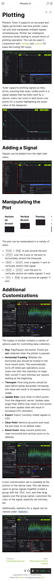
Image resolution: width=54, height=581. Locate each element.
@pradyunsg (34, 577)
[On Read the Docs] (25, 571)
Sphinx (21, 577)
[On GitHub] (28, 571)
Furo (42, 577)
